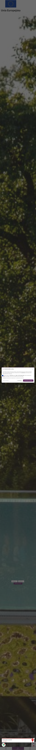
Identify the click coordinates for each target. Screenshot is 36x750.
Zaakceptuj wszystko (28, 380)
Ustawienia (19, 380)
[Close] (32, 369)
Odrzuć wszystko (6, 380)
